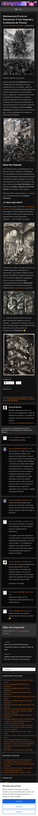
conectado (18, 631)
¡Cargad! (6, 782)
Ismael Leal (7, 715)
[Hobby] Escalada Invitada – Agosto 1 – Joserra (17, 772)
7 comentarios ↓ (29, 26)
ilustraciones (16, 399)
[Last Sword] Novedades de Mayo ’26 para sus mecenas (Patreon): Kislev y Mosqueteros (19, 746)
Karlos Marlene (8, 750)
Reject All (19, 812)
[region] (19, 799)
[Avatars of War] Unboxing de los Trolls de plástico (18, 768)
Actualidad (23, 397)
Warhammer (23, 399)
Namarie (20, 26)
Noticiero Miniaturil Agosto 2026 (23, 750)
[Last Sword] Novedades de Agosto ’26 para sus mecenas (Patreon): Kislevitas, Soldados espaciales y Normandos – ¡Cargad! (19, 742)
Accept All (19, 801)
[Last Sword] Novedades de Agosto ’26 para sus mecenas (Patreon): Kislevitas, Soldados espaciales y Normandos (19, 711)
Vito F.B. (11, 448)
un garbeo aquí (19, 288)
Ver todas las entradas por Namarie (22, 423)
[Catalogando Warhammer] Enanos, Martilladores (17, 760)
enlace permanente (12, 400)
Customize (19, 807)
